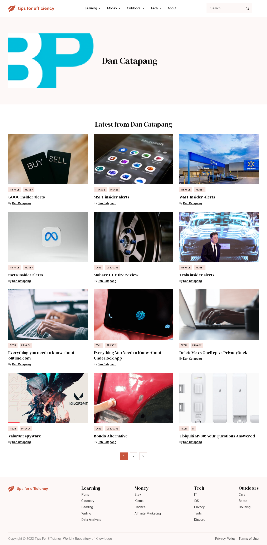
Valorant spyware (24, 436)
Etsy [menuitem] (138, 494)
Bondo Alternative (111, 436)
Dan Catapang (21, 203)
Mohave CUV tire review (116, 275)
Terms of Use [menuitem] (249, 538)
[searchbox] (229, 8)
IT (193, 428)
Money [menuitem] (112, 8)
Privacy (25, 345)
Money (29, 189)
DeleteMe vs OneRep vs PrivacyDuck (213, 353)
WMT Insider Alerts (197, 197)
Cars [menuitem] (242, 494)
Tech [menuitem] (154, 8)
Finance (15, 189)
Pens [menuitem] (85, 494)
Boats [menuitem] (243, 500)
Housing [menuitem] (245, 507)
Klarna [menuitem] (139, 500)
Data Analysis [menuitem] (91, 519)
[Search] (247, 8)
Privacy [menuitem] (199, 507)
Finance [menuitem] (140, 507)
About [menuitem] (172, 8)
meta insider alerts (25, 275)
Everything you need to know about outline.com (41, 355)
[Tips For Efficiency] (31, 8)
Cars (98, 267)
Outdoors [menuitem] (134, 8)
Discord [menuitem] (199, 519)
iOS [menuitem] (196, 500)
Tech (13, 345)
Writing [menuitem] (86, 513)
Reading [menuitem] (87, 507)
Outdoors (112, 267)
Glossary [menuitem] (87, 500)
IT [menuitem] (195, 494)
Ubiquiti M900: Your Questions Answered (217, 436)
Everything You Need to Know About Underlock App (127, 355)
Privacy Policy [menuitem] (225, 538)
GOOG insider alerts (26, 197)
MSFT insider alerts (111, 197)
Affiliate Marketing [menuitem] (148, 513)
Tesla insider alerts (196, 275)
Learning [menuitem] (91, 8)
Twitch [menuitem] (198, 513)
